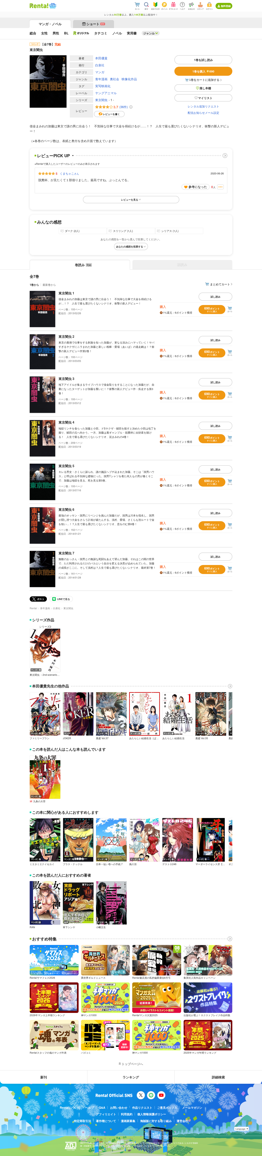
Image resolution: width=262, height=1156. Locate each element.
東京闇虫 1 (66, 293)
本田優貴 (101, 58)
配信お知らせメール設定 (203, 113)
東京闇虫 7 (66, 553)
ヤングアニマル (106, 93)
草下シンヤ (69, 927)
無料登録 (226, 6)
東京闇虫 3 (66, 378)
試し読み (215, 296)
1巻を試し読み (203, 60)
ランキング (131, 1077)
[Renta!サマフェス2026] (52, 5)
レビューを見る (129, 199)
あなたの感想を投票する (129, 246)
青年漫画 (101, 79)
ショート (95, 23)
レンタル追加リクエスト (203, 106)
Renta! (33, 608)
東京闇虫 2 (66, 336)
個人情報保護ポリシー (151, 1114)
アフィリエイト (106, 1114)
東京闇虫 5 (66, 465)
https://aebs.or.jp (87, 1149)
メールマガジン (192, 1107)
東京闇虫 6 (66, 509)
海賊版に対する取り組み (156, 1121)
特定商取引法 (82, 1121)
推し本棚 (205, 88)
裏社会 (114, 79)
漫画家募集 (128, 1121)
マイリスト (205, 98)
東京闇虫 (101, 100)
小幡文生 (101, 927)
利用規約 (126, 1114)
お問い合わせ (118, 1107)
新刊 (43, 1077)
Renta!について (70, 1107)
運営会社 (182, 1121)
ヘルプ (89, 1107)
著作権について (106, 1121)
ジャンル (149, 33)
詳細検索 (218, 1077)
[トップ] (39, 5)
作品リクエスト (142, 1107)
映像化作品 (129, 79)
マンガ (99, 72)
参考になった (198, 186)
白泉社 (99, 65)
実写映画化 (103, 86)
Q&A (102, 1107)
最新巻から (49, 285)
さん (69, 173)
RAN (32, 927)
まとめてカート (220, 284)
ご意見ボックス (167, 1107)
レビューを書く (111, 114)
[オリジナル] (81, 33)
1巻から (34, 285)
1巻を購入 (203, 71)
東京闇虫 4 (66, 422)
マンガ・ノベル (50, 23)
